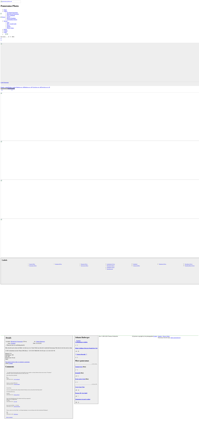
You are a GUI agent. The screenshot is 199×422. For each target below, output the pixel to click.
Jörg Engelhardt (17, 379)
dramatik (77, 373)
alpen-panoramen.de (175, 337)
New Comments (11, 15)
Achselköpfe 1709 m (110, 267)
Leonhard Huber (17, 384)
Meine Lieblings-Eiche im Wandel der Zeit (86, 348)
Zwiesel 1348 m (32, 264)
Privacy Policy (10, 28)
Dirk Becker (16, 414)
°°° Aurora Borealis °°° (81, 354)
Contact (6, 30)
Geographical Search (12, 19)
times (11, 363)
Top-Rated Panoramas (12, 12)
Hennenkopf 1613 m (110, 265)
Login (5, 32)
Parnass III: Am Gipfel (81, 393)
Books (5, 29)
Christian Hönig (17, 394)
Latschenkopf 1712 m (111, 264)
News (8, 25)
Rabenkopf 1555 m (162, 264)
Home (5, 9)
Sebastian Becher (17, 406)
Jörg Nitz (15, 401)
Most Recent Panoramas (13, 14)
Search (8, 16)
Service (5, 21)
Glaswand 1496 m (136, 265)
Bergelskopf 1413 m (188, 264)
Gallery (5, 11)
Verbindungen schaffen (81, 342)
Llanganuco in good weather (82, 399)
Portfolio (78, 340)
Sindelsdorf (135, 264)
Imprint (8, 26)
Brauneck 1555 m (84, 264)
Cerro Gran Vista (79, 387)
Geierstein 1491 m (58, 264)
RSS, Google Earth (11, 23)
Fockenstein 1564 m (33, 265)
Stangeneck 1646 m (84, 265)
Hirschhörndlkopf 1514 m (189, 265)
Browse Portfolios (11, 18)
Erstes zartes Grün (80, 379)
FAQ (8, 22)
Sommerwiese (78, 366)
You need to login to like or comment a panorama (17, 362)
